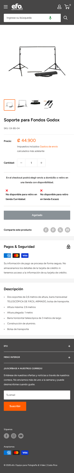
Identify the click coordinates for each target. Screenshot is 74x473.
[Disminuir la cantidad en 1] (21, 163)
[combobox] (32, 18)
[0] (67, 7)
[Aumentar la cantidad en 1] (41, 163)
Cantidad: (9, 162)
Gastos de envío (49, 146)
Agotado (37, 215)
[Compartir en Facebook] (46, 230)
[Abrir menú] (6, 6)
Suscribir (14, 406)
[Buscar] (65, 18)
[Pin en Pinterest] (53, 230)
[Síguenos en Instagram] (13, 436)
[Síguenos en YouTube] (21, 436)
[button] (50, 18)
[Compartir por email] (67, 230)
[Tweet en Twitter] (60, 230)
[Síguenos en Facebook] (6, 436)
